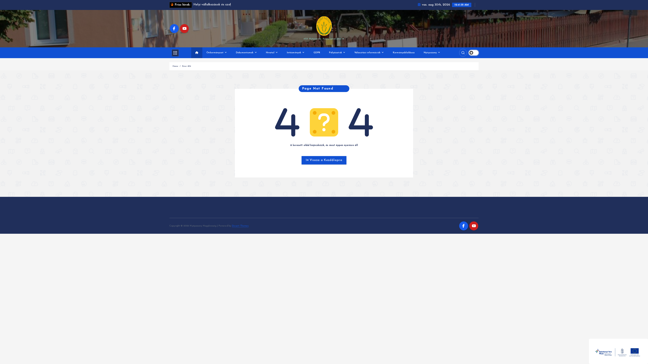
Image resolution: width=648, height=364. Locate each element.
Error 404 (186, 66)
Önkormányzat (214, 52)
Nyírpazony (430, 52)
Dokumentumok (244, 52)
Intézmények (294, 52)
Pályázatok (335, 52)
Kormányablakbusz (404, 52)
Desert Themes (240, 226)
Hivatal (270, 52)
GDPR (317, 52)
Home (175, 66)
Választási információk (367, 52)
